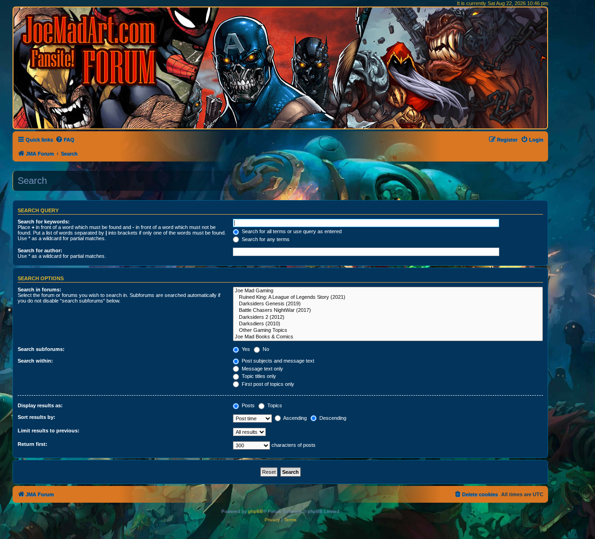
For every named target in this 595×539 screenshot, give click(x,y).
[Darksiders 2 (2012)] (388, 317)
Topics (274, 405)
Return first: (32, 444)
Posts (247, 405)
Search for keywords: (44, 221)
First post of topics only (267, 384)
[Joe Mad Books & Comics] (388, 337)
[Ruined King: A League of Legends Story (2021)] (388, 297)
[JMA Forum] (90, 50)
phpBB (255, 511)
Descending (332, 418)
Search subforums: (41, 349)
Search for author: (40, 250)
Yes (245, 349)
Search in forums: (39, 289)
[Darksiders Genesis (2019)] (388, 304)
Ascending (294, 418)
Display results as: (40, 405)
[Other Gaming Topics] (388, 330)
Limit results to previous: (48, 430)
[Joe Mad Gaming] (388, 291)
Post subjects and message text (277, 361)
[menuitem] (64, 139)
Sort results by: (36, 417)
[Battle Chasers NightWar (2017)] (388, 310)
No (265, 349)
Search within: (35, 361)
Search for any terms (265, 239)
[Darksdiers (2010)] (388, 324)
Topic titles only (258, 376)
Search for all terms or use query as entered (291, 231)
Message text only (261, 368)
